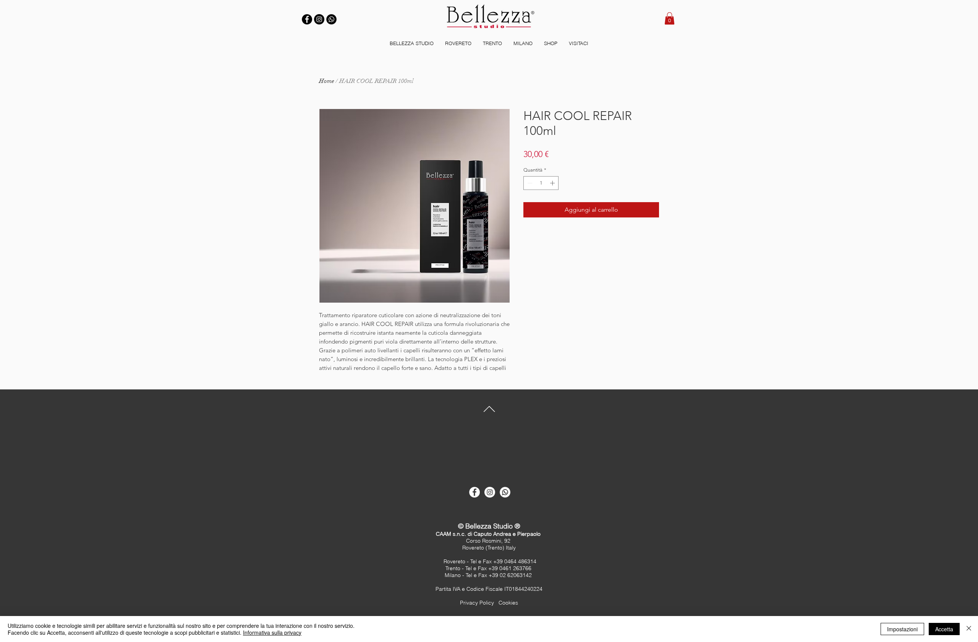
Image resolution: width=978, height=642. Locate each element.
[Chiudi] (968, 629)
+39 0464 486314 (514, 561)
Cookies (508, 602)
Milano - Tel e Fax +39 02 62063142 (489, 575)
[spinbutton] (541, 183)
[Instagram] (319, 19)
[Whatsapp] (505, 492)
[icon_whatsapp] (331, 19)
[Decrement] (529, 183)
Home (326, 81)
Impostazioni (902, 629)
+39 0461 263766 (510, 568)
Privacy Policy (477, 602)
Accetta (944, 629)
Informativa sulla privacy (272, 632)
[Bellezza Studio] (474, 492)
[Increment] (553, 183)
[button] (669, 18)
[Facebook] (307, 19)
